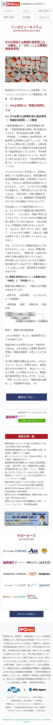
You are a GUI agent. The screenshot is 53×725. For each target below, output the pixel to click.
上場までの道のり (44, 11)
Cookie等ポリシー (38, 704)
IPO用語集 (26, 18)
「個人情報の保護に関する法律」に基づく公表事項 (29, 707)
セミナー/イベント (23, 697)
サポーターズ (44, 18)
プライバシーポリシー (23, 704)
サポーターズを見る (25, 614)
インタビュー (9, 11)
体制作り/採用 (9, 18)
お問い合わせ (41, 710)
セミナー (26, 11)
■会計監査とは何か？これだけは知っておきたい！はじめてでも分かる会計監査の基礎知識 (24, 483)
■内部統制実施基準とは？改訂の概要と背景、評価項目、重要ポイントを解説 (25, 451)
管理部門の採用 (16, 700)
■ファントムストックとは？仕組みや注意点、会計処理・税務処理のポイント (25, 458)
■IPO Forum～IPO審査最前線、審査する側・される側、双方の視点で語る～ (26, 496)
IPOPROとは (10, 704)
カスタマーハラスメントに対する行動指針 (21, 710)
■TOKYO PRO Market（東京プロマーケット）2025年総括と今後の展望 (25, 490)
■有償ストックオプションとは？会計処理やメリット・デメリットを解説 (25, 477)
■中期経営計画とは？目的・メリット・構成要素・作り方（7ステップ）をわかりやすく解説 (24, 470)
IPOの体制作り (28, 700)
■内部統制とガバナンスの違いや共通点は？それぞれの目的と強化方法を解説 (25, 445)
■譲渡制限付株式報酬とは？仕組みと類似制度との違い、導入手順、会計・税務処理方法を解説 (25, 464)
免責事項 (8, 707)
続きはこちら (25, 397)
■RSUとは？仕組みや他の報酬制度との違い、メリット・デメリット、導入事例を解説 (25, 502)
